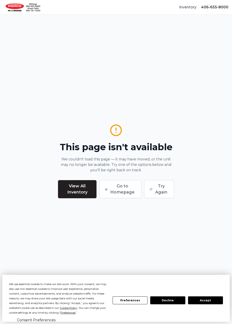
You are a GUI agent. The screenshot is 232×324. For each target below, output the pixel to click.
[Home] (23, 7)
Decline (168, 300)
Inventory (187, 7)
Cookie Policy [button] (68, 307)
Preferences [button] (67, 312)
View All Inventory (77, 189)
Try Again (161, 189)
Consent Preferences (36, 320)
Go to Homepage (122, 189)
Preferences (130, 300)
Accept (205, 300)
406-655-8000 (214, 7)
